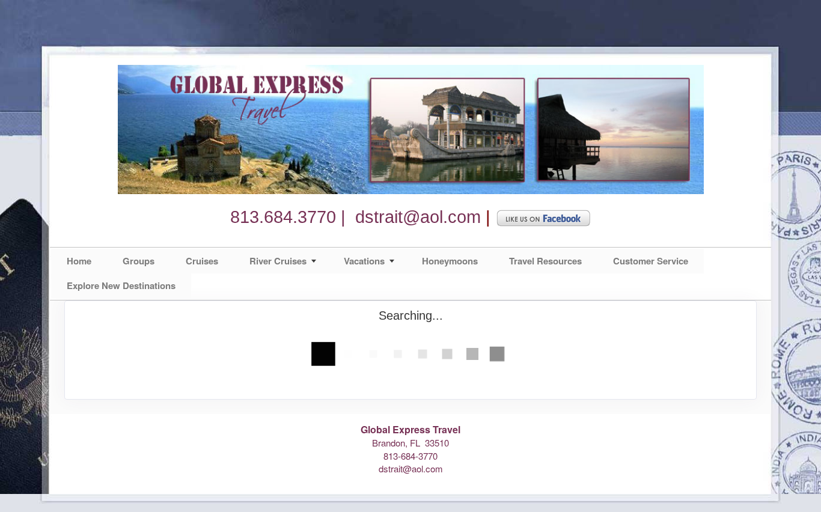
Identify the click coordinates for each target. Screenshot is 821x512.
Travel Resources (545, 260)
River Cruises (278, 260)
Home (79, 260)
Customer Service (650, 260)
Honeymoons (450, 260)
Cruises (202, 260)
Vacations (364, 260)
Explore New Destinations (121, 285)
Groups (138, 260)
